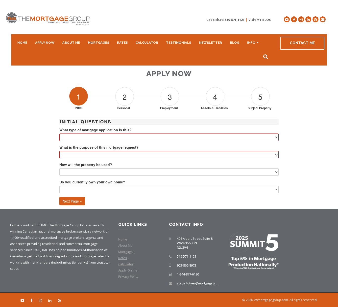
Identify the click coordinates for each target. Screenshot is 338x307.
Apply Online (127, 270)
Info (251, 42)
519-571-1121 (234, 19)
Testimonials (178, 42)
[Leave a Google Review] (315, 19)
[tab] (78, 90)
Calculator (147, 42)
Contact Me (302, 43)
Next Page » (72, 201)
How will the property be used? (85, 164)
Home (22, 42)
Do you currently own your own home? (92, 181)
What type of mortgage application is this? (95, 129)
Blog (234, 42)
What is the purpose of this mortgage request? (99, 147)
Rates (122, 42)
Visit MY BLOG (259, 19)
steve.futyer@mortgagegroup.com (202, 283)
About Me (71, 42)
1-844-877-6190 (188, 274)
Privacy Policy (128, 276)
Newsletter (210, 42)
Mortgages (98, 42)
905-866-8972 (186, 265)
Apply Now (44, 42)
